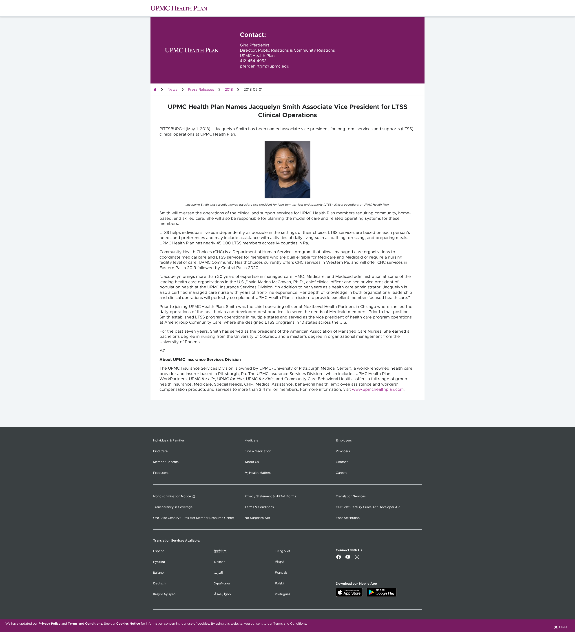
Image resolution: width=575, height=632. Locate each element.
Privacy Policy (49, 623)
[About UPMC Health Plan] (155, 89)
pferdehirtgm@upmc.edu (264, 66)
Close (562, 627)
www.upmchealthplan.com (378, 390)
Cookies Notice (128, 623)
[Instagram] (357, 558)
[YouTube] (348, 558)
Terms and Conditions (85, 623)
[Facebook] (338, 558)
